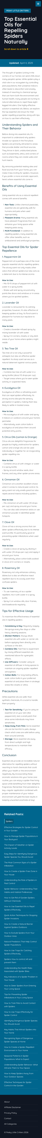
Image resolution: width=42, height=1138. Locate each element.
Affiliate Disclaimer (12, 1107)
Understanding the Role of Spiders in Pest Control (20, 882)
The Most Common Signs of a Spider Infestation (20, 864)
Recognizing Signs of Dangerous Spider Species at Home (18, 1040)
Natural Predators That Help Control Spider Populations (20, 943)
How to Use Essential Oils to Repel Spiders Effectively (19, 908)
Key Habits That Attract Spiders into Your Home (20, 1031)
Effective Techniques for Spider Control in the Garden (18, 1084)
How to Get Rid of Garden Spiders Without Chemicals (19, 899)
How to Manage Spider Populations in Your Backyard (21, 838)
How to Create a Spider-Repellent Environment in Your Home (19, 1049)
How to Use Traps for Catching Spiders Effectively (18, 952)
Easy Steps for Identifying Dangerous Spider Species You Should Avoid (20, 855)
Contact (7, 1118)
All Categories (10, 1124)
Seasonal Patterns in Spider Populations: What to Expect (16, 1057)
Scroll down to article (15, 49)
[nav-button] (38, 3)
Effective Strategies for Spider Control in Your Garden (21, 829)
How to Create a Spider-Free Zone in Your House (20, 873)
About (7, 1102)
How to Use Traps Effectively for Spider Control (18, 1013)
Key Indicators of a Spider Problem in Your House (20, 978)
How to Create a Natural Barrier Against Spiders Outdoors (18, 925)
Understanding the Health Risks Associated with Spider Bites (18, 969)
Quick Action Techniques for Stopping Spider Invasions (20, 917)
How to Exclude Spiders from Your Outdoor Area (19, 934)
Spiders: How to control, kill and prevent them (18, 961)
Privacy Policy (10, 1113)
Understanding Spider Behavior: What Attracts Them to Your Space (21, 1066)
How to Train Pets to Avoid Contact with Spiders (20, 1005)
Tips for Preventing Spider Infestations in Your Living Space (18, 996)
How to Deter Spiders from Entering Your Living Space (20, 987)
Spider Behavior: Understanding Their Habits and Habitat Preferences (21, 890)
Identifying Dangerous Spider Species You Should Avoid (20, 1022)
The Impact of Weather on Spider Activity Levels (19, 846)
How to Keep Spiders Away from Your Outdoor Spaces (18, 1075)
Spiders (9, 821)
